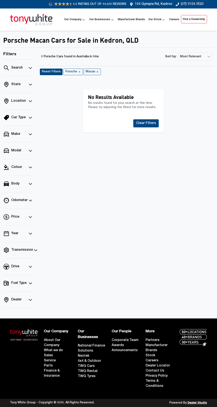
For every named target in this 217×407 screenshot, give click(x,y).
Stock (150, 355)
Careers (174, 19)
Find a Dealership (194, 19)
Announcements (125, 350)
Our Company (73, 19)
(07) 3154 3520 (192, 4)
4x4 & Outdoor (89, 361)
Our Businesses (99, 19)
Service (50, 360)
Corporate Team (125, 340)
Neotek (83, 356)
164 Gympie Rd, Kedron (153, 4)
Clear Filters (146, 123)
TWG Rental (87, 371)
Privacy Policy (157, 376)
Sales (48, 355)
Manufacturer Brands (131, 19)
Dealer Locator (158, 366)
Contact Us (155, 371)
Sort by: (171, 56)
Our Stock (154, 19)
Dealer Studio (197, 402)
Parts (48, 366)
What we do (53, 350)
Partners (153, 340)
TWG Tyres (87, 376)
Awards (118, 345)
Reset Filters (51, 71)
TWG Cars (86, 366)
